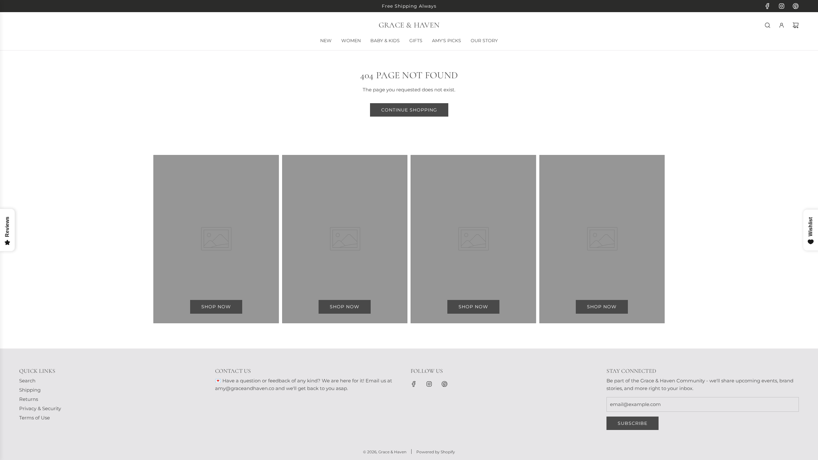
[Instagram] (782, 6)
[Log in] (782, 25)
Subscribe (632, 423)
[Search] (767, 25)
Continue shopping (409, 110)
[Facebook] (767, 6)
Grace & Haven (409, 25)
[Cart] (796, 25)
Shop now (216, 307)
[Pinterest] (796, 6)
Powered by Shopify (435, 451)
